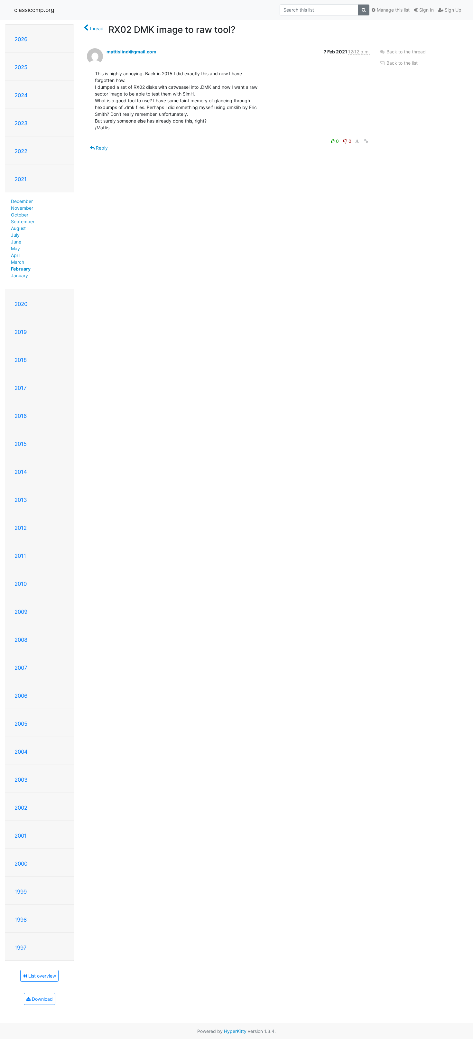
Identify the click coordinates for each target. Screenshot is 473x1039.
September (22, 221)
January (19, 275)
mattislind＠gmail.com (131, 51)
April (15, 255)
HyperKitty (235, 1031)
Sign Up (452, 10)
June (16, 241)
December (22, 201)
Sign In (426, 10)
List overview (41, 976)
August (18, 228)
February (21, 268)
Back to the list (401, 63)
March (17, 262)
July (15, 235)
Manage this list (393, 10)
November (22, 208)
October (19, 214)
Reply (101, 148)
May (15, 248)
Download (42, 999)
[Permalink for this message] (366, 141)
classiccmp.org (34, 9)
